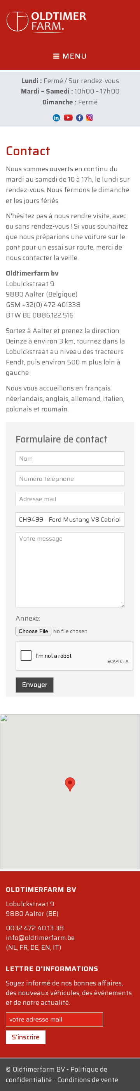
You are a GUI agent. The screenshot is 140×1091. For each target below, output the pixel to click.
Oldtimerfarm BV (38, 1069)
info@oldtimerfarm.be (40, 938)
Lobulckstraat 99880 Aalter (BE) (32, 909)
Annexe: (28, 618)
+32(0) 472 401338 (51, 305)
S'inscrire (26, 1037)
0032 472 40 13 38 (35, 928)
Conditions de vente (87, 1080)
